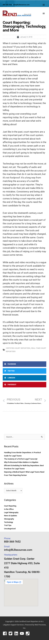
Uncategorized (10, 529)
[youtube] (22, 633)
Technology (8, 522)
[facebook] (5, 633)
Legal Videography (11, 512)
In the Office (9, 509)
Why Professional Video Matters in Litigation (21, 462)
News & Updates (10, 516)
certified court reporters (18, 348)
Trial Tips (7, 525)
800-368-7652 (7, 5)
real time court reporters (15, 75)
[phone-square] (28, 633)
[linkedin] (16, 633)
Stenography (9, 519)
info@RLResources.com (21, 5)
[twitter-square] (11, 633)
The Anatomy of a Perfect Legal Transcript (20, 459)
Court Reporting (10, 506)
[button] (24, 364)
